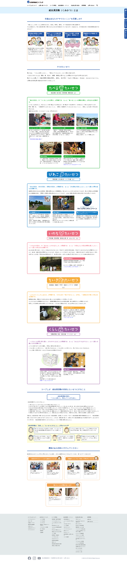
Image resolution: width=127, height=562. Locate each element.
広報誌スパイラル (31, 522)
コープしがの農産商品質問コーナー (56, 528)
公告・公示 (30, 521)
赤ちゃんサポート (79, 523)
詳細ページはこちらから (46, 380)
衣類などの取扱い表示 (56, 545)
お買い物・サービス (44, 517)
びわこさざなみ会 (79, 548)
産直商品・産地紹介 (55, 535)
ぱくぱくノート (66, 532)
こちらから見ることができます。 (71, 266)
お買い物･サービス (43, 5)
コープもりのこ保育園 (80, 541)
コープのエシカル (55, 536)
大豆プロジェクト (67, 527)
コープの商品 (53, 5)
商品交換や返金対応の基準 (56, 543)
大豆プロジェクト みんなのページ (72, 164)
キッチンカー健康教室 (80, 533)
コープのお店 (42, 521)
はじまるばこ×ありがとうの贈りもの (80, 521)
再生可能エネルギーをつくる (80, 539)
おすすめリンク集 (79, 551)
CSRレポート (30, 526)
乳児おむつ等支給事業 (80, 525)
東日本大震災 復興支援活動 (80, 544)
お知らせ (89, 519)
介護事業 (41, 532)
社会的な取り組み (75, 5)
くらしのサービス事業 (44, 527)
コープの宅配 (42, 519)
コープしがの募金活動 (80, 543)
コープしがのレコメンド (56, 521)
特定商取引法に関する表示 (56, 558)
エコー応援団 (66, 536)
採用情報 (84, 5)
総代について (66, 530)
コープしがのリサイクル (80, 536)
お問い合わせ (91, 5)
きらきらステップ (55, 538)
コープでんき (42, 522)
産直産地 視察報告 (55, 540)
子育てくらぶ (78, 519)
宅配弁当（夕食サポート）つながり (45, 525)
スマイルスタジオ (31, 529)
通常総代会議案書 (31, 524)
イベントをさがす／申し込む (68, 521)
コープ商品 (54, 533)
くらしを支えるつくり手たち (56, 523)
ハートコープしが (79, 550)
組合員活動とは (66, 519)
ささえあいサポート (67, 523)
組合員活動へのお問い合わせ (68, 535)
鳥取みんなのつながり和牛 (56, 531)
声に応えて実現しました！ (56, 529)
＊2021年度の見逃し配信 (35, 139)
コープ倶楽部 (66, 525)
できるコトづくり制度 (80, 535)
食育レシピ (54, 542)
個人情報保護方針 (46, 558)
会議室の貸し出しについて (80, 546)
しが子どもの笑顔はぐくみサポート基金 (80, 531)
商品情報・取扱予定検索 (56, 519)
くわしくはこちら (68, 317)
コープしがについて (32, 5)
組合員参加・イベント (63, 5)
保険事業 (41, 530)
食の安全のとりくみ (55, 525)
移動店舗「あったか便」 (80, 527)
